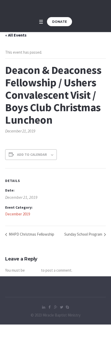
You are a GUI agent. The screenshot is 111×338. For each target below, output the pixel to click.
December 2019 (17, 214)
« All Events (16, 35)
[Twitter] (61, 307)
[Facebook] (49, 307)
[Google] (55, 307)
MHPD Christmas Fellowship (31, 234)
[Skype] (67, 307)
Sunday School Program (83, 234)
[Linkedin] (43, 307)
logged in (33, 270)
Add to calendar (32, 154)
